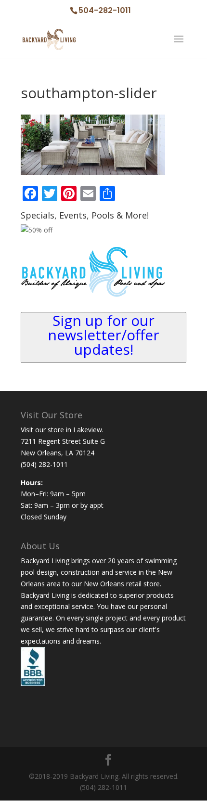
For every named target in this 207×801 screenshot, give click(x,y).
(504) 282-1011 (44, 464)
